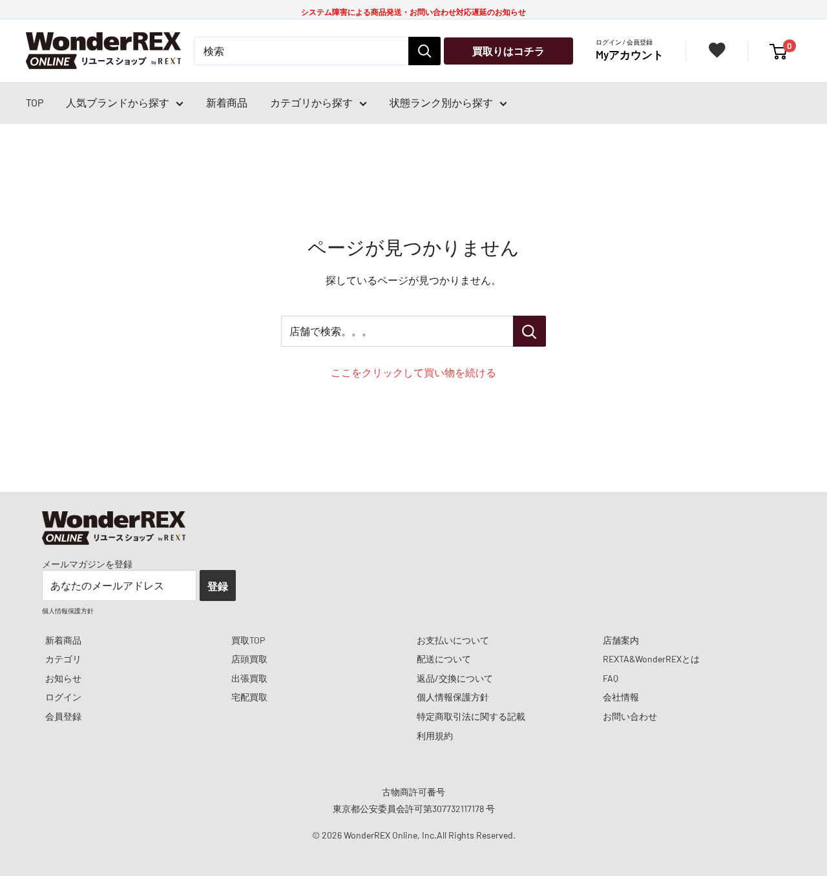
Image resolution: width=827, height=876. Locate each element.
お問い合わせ (630, 716)
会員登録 (63, 716)
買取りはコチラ (508, 51)
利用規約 (435, 735)
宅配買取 (249, 696)
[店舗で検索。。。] (529, 331)
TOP (34, 102)
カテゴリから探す (311, 102)
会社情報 (621, 696)
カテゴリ (63, 658)
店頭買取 (249, 658)
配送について (444, 658)
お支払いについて (453, 640)
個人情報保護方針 (453, 696)
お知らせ (63, 678)
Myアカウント (630, 54)
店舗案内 (621, 640)
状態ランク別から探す (441, 102)
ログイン (63, 696)
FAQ (610, 678)
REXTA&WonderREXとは (651, 658)
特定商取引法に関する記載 (471, 716)
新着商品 (226, 102)
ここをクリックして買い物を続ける (413, 372)
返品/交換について (455, 678)
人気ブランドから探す (117, 102)
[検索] (424, 51)
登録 (217, 586)
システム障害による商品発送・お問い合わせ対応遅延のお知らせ (413, 11)
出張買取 (249, 678)
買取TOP (248, 640)
